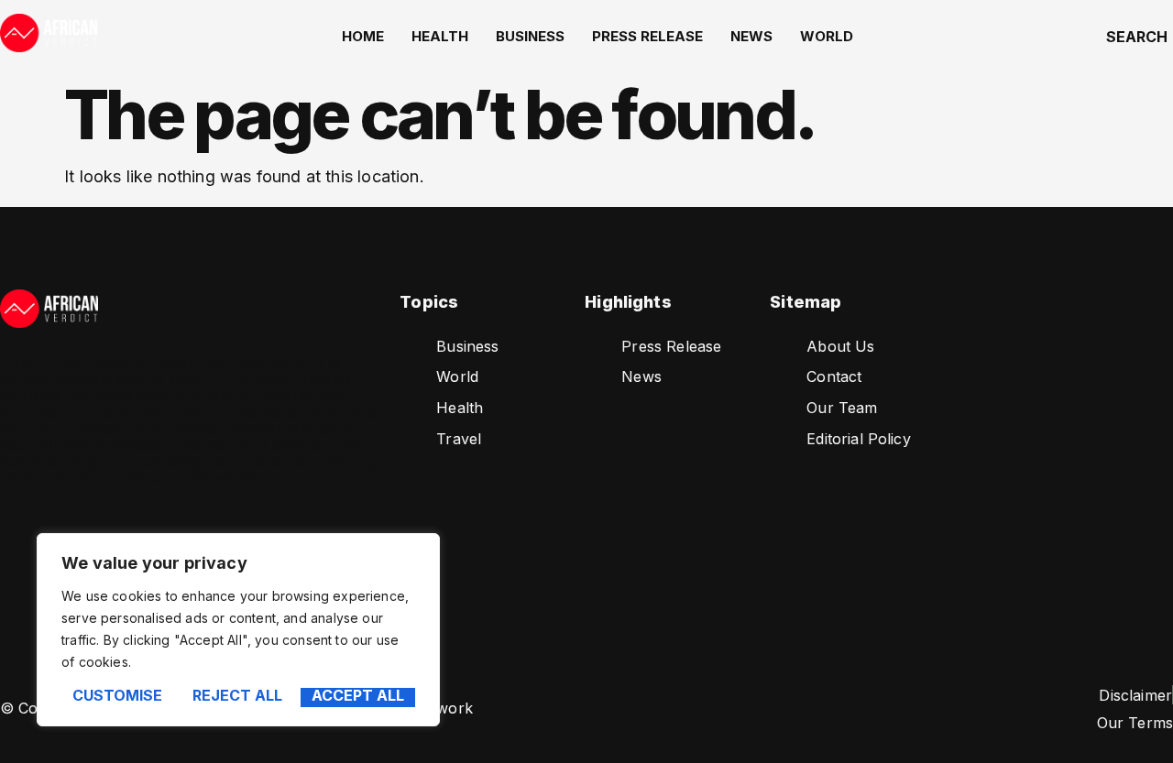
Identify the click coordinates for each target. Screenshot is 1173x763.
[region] (238, 629)
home (363, 36)
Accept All (358, 696)
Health (439, 36)
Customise (117, 696)
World (826, 36)
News (751, 36)
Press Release (647, 36)
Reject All (237, 696)
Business (530, 36)
